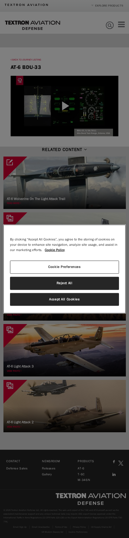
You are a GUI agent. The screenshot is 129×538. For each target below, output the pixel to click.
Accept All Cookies (64, 299)
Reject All (65, 283)
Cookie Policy (55, 250)
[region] (64, 269)
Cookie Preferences (64, 266)
